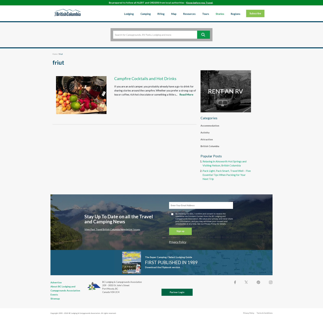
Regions (235, 13)
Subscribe (255, 13)
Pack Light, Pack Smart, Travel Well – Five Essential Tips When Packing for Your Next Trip (227, 174)
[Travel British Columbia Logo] (68, 12)
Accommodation (210, 125)
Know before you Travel (199, 2)
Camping (145, 13)
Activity (205, 132)
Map (173, 13)
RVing (161, 13)
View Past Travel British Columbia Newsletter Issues (112, 229)
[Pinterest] (258, 282)
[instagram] (270, 282)
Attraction (207, 139)
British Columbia (210, 146)
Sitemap (55, 298)
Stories (220, 13)
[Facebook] (235, 282)
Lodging (129, 13)
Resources (189, 13)
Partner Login (177, 292)
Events (54, 294)
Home (55, 54)
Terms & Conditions (265, 313)
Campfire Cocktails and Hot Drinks (145, 78)
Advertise (56, 282)
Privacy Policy (177, 242)
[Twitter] (246, 282)
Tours (205, 13)
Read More (186, 94)
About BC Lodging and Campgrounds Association (65, 288)
